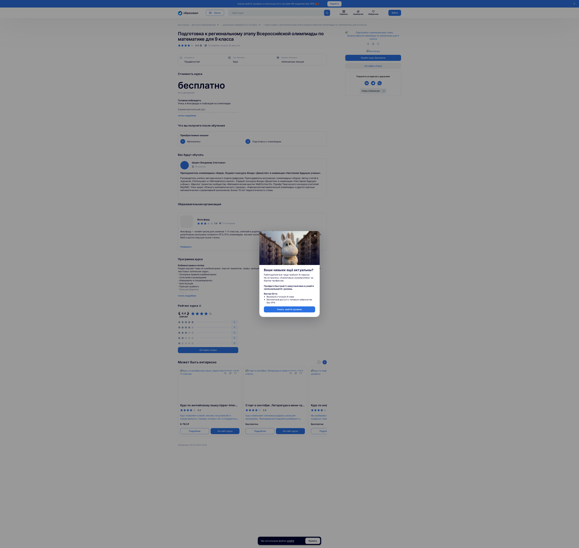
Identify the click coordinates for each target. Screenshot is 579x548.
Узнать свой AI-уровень (289, 309)
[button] (315, 235)
